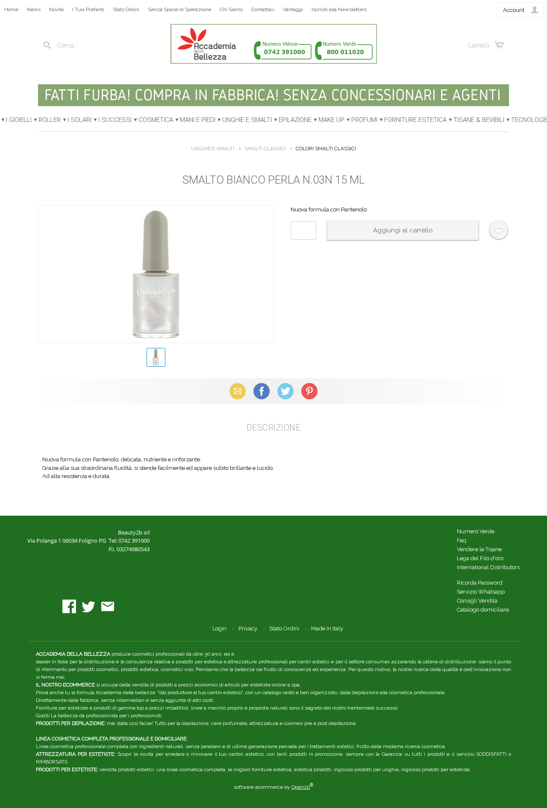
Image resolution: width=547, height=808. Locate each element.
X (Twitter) (285, 391)
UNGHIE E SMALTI (247, 120)
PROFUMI (364, 120)
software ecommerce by (273, 787)
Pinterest (309, 391)
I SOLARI (79, 120)
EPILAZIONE (295, 120)
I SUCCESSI (115, 120)
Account (513, 10)
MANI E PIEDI (197, 120)
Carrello (479, 45)
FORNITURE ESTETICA (415, 120)
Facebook (261, 391)
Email (237, 391)
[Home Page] (274, 62)
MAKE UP (331, 120)
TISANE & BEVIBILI (478, 120)
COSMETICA (155, 120)
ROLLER (49, 120)
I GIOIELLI (19, 120)
